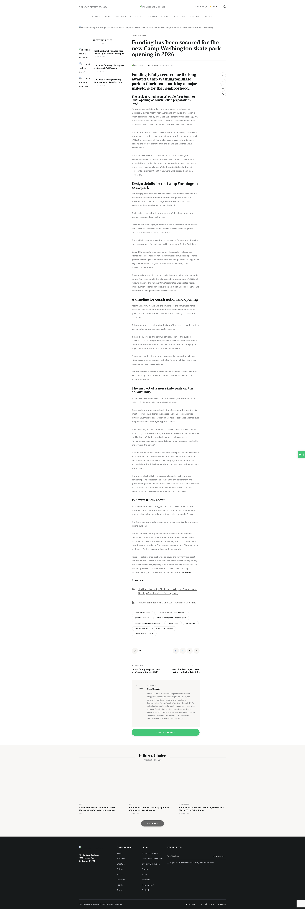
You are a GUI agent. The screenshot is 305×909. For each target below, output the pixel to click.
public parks (173, 623)
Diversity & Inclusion (151, 864)
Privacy (145, 869)
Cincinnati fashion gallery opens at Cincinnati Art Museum (149, 809)
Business (121, 859)
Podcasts (146, 880)
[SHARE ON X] (223, 82)
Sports (144, 36)
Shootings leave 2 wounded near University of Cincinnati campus (97, 809)
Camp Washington (142, 613)
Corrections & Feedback (152, 859)
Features (121, 880)
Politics (120, 869)
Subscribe (221, 856)
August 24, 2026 (99, 71)
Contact (145, 890)
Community (136, 36)
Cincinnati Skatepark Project (147, 623)
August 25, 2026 (99, 57)
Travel (119, 890)
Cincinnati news (142, 618)
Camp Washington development (171, 613)
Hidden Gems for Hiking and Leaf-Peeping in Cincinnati (167, 602)
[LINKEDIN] (223, 88)
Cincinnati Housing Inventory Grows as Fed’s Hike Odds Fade (201, 809)
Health (120, 885)
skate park (190, 623)
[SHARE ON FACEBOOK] (223, 75)
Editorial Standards (150, 853)
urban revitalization (144, 634)
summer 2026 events (164, 628)
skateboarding (141, 628)
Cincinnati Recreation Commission (171, 618)
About (144, 874)
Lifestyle (121, 864)
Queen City (186, 572)
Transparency (148, 885)
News (81, 804)
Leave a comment (165, 732)
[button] (223, 94)
